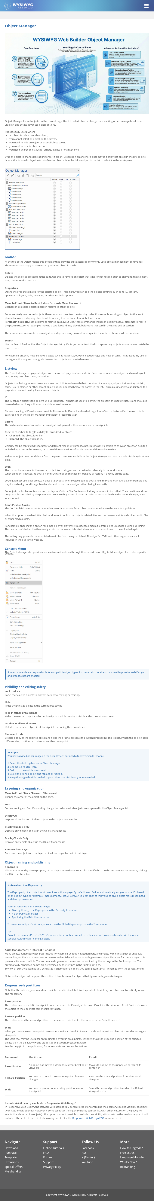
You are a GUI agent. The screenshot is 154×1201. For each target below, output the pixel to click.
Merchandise (13, 1171)
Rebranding (127, 1167)
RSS (84, 1152)
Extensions (12, 1162)
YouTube (87, 1162)
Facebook (88, 1148)
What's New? (128, 1162)
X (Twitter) (88, 1157)
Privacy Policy (52, 1167)
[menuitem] (19, 1148)
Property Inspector (66, 910)
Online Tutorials (53, 1148)
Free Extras (127, 1152)
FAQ (46, 1152)
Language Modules (132, 1157)
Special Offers (14, 1167)
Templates (11, 1157)
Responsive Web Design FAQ (88, 1118)
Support (48, 1162)
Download (11, 1148)
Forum (47, 1157)
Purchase (11, 1152)
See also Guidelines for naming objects (29, 938)
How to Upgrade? (131, 1148)
